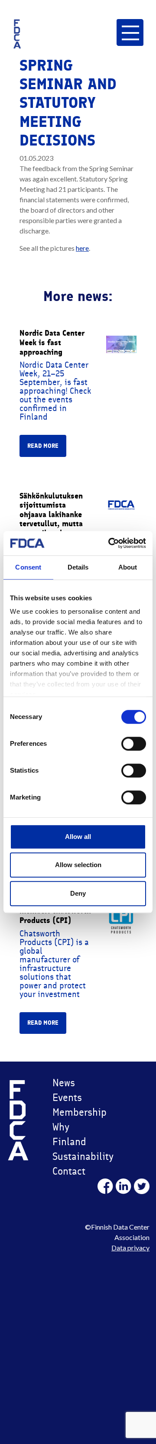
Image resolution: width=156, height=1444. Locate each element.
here (82, 248)
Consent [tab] (28, 567)
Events (67, 1097)
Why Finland (69, 1134)
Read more (42, 446)
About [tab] (127, 567)
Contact (68, 1171)
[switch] (133, 744)
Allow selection (78, 864)
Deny (78, 893)
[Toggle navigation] (130, 32)
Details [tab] (78, 567)
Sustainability (75, 1156)
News (63, 1082)
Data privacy (130, 1247)
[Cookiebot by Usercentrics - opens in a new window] (110, 543)
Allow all (78, 836)
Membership (75, 1112)
